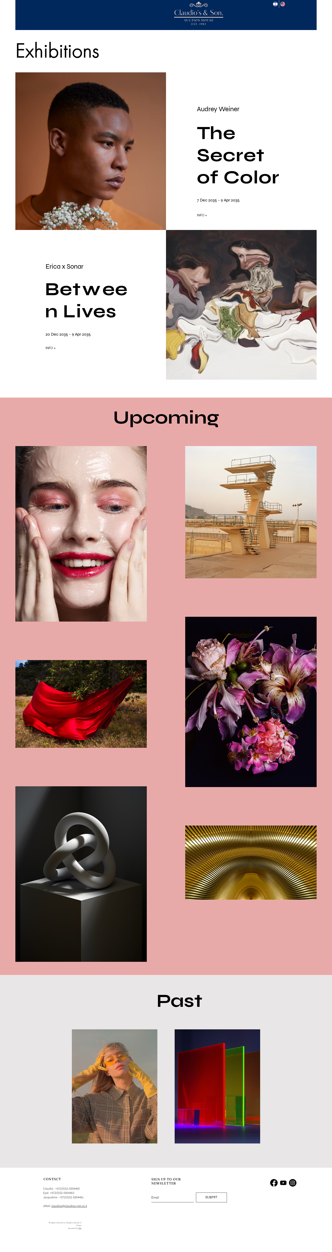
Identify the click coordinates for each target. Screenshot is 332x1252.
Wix (79, 1228)
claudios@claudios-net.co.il (69, 1206)
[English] (282, 4)
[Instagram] (292, 1183)
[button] (209, 215)
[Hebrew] (275, 4)
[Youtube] (283, 1183)
